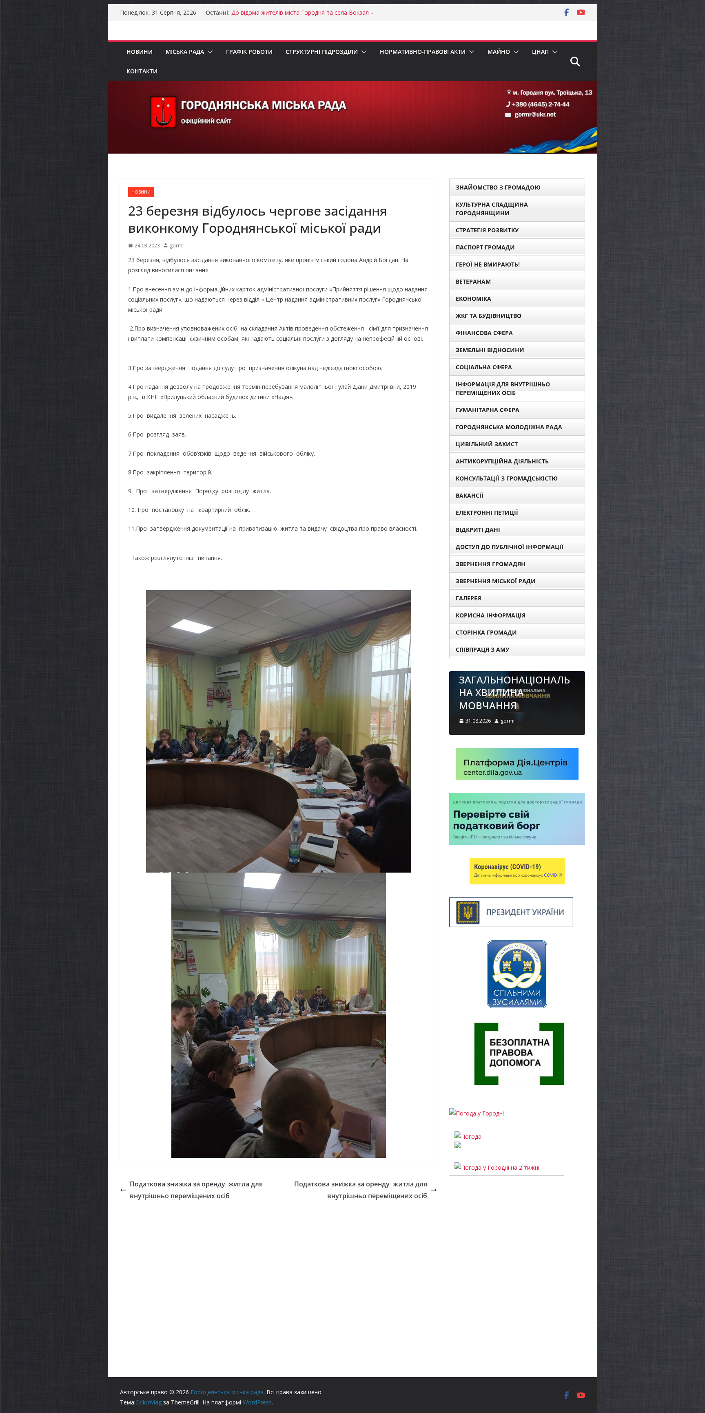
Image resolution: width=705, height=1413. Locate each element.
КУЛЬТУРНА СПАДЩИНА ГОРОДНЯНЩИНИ (492, 209)
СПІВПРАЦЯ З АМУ (482, 649)
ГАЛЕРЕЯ (468, 598)
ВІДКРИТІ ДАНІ (478, 529)
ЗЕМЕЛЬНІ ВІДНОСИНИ (490, 350)
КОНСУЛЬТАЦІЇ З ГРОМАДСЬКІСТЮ (507, 478)
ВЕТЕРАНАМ (473, 281)
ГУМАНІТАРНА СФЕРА (487, 410)
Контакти (141, 71)
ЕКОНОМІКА (473, 298)
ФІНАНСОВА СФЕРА (484, 333)
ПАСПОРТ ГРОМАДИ (485, 247)
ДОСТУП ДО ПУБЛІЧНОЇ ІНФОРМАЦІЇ (509, 547)
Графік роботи (249, 51)
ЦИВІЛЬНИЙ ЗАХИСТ (487, 444)
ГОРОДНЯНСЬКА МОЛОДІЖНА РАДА (509, 427)
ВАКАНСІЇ (469, 495)
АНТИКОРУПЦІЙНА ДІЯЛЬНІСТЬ (502, 461)
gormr (177, 245)
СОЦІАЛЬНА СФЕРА (484, 367)
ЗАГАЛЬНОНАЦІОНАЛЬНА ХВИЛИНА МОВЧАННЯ (505, 692)
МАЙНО (499, 51)
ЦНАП (540, 51)
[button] (208, 51)
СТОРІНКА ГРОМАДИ (486, 632)
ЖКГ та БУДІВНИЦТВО (488, 316)
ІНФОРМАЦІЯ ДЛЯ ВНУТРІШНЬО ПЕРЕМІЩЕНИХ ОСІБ (503, 388)
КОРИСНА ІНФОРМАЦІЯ (490, 615)
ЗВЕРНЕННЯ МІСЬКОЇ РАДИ (496, 581)
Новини (139, 51)
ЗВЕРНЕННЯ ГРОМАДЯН (490, 564)
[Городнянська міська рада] (352, 86)
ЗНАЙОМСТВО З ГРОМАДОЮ (498, 187)
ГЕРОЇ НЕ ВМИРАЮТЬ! (488, 264)
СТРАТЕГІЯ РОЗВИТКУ (487, 230)
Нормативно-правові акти (423, 51)
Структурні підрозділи (322, 51)
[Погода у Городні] (476, 1114)
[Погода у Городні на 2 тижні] (496, 1168)
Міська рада (185, 51)
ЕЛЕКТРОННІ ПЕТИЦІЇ (487, 512)
